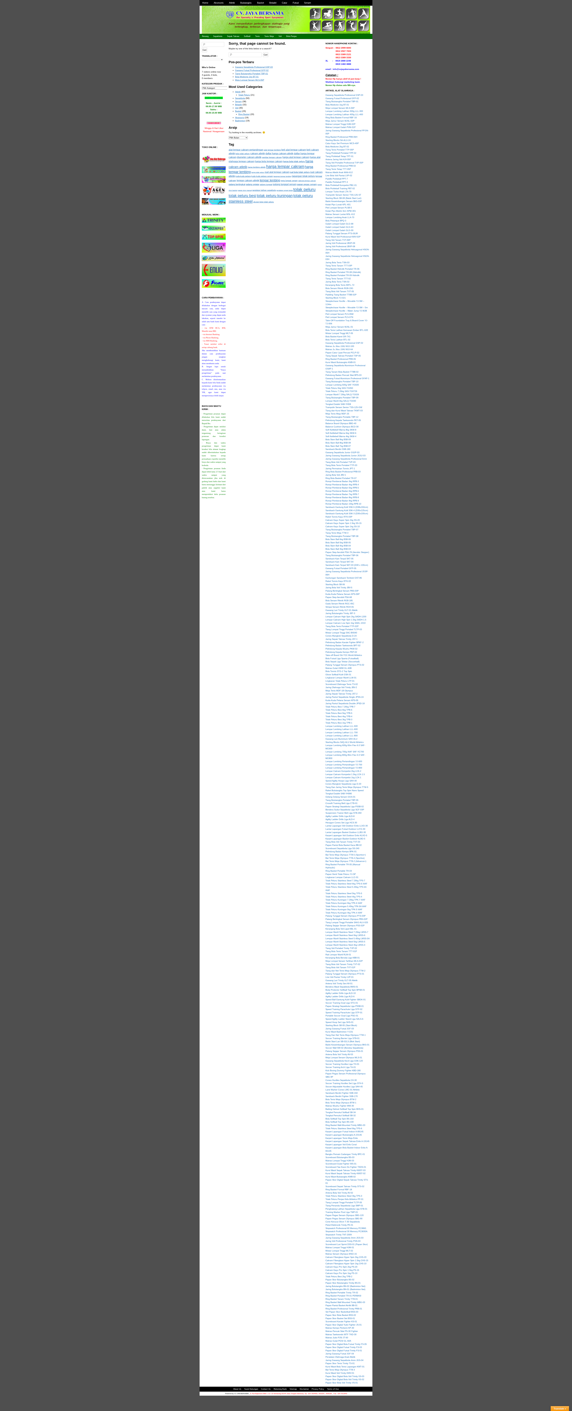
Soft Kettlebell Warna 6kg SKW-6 (340, 433)
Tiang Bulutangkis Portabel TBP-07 (341, 529)
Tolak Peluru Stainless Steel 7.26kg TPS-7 (345, 880)
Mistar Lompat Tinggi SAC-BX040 (341, 632)
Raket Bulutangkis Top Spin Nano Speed (344, 790)
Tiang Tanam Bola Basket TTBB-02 (342, 372)
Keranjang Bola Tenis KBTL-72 (339, 285)
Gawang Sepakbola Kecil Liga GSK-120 (344, 1061)
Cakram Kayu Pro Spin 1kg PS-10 (341, 1273)
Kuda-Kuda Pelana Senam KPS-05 (341, 700)
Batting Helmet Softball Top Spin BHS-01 (344, 1109)
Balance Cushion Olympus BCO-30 (342, 426)
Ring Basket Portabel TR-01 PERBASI (343, 1296)
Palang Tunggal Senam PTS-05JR (341, 233)
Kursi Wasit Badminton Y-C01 (339, 1032)
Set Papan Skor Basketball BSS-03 (341, 1312)
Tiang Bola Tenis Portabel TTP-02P (342, 626)
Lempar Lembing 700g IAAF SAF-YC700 (344, 751)
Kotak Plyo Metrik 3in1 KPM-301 (340, 211)
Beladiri (272, 2)
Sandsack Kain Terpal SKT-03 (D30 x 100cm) (346, 565)
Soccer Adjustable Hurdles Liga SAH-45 (344, 1086)
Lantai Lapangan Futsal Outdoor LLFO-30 (345, 829)
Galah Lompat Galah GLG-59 (339, 230)
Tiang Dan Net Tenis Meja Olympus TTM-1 (345, 1035)
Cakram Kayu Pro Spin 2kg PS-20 (341, 1267)
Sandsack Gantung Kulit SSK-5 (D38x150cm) (346, 507)
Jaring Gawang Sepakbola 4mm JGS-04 (344, 1360)
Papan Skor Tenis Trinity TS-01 (340, 1363)
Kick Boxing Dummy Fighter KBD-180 (343, 1070)
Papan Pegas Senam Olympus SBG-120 (344, 1215)
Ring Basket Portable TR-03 (338, 871)
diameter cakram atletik (249, 157)
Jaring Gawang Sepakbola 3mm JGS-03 (344, 1238)
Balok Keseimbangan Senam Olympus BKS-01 (347, 1045)
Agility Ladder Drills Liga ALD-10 (340, 993)
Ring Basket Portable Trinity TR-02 (341, 1292)
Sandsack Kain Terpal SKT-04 (339, 562)
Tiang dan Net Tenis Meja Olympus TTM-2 (345, 970)
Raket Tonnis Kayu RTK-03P (338, 517)
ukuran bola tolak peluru (263, 202)
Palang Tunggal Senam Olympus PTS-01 (344, 974)
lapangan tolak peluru (303, 176)
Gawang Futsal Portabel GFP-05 (340, 568)
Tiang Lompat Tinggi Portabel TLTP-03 (343, 629)
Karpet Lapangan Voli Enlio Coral (341, 1144)
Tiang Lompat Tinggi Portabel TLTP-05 (343, 1202)
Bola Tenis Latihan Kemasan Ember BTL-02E (346, 330)
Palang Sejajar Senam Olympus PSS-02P (345, 925)
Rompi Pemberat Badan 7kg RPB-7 (342, 494)
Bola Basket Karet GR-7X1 (337, 336)
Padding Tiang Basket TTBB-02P (340, 294)
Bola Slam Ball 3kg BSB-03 (338, 549)
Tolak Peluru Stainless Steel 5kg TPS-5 (343, 893)
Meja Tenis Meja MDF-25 (337, 413)
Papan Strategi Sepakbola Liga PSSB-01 (344, 1006)
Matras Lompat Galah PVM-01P (340, 127)
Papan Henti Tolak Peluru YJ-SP (340, 874)
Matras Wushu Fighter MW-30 (339, 1106)
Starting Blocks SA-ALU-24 (338, 140)
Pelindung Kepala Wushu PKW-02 (341, 649)
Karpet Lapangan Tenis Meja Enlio (341, 1138)
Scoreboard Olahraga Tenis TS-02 (341, 684)
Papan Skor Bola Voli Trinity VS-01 (341, 1383)
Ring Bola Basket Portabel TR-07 (341, 478)
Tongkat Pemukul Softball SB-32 (340, 1115)
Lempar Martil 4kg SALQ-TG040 (340, 401)
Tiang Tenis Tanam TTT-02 (338, 278)
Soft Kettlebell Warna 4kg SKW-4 (340, 436)
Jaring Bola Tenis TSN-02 (337, 282)
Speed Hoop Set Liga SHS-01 (339, 1022)
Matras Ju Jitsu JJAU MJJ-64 (339, 349)
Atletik (232, 2)
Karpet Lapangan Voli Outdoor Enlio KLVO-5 (346, 835)
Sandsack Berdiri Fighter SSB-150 (341, 1093)
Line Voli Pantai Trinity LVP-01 (339, 977)
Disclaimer (304, 1389)
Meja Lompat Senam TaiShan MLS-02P (344, 961)
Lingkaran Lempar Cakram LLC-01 (341, 877)
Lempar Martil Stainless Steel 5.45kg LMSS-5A (347, 938)
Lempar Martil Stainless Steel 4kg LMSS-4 (345, 945)
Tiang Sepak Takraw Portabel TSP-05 (343, 356)
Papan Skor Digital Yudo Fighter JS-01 (343, 1325)
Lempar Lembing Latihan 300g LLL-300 (344, 111)
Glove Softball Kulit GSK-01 (338, 674)
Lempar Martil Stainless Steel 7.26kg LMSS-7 (346, 932)
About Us (237, 1389)
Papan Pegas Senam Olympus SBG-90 (343, 1218)
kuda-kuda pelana (243, 176)
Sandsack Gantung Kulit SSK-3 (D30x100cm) (346, 513)
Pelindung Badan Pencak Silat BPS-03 (343, 375)
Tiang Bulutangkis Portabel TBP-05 (341, 800)
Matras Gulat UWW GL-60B (338, 668)
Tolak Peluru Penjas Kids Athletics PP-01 (344, 1199)
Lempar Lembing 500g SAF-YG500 (342, 385)
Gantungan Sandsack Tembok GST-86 (343, 578)
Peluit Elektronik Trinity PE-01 (339, 1225)
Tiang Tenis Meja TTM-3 (336, 533)
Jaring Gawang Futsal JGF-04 (339, 1353)
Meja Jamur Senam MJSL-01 (339, 327)
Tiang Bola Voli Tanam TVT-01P (340, 967)
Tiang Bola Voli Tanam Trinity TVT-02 (342, 964)
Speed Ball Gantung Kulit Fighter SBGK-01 (345, 999)
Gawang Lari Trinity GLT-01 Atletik (341, 610)
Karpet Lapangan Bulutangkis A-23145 (343, 1135)
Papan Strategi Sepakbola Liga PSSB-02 (344, 806)
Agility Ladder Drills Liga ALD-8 (340, 816)
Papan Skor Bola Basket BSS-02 (340, 1315)
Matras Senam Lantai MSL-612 (340, 214)
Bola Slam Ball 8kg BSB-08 (338, 443)
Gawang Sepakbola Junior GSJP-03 (342, 452)
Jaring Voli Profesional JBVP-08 (340, 246)
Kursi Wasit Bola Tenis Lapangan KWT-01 (345, 1366)
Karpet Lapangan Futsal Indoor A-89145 (344, 1131)
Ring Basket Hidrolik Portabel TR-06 (342, 269)
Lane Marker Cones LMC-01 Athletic (342, 1089)
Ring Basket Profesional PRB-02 (340, 166)
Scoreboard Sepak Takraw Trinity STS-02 (344, 1186)
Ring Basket (244, 114)
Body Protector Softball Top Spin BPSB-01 (345, 990)
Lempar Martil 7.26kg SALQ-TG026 (342, 394)
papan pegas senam (307, 184)
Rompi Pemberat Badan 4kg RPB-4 (342, 484)
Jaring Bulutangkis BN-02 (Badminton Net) (345, 1286)
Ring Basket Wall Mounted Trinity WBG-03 (345, 1302)
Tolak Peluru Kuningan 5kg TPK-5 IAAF (343, 909)
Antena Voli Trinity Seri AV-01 (339, 983)
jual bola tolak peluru (300, 172)
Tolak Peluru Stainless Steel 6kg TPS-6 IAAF (346, 883)
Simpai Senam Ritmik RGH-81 (339, 607)
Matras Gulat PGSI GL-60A (338, 1341)
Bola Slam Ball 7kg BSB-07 (338, 446)
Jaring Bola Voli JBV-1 (335, 475)
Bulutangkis (246, 2)
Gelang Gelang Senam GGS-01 (340, 797)
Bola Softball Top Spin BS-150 (339, 1119)
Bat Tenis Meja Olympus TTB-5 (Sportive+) (345, 855)
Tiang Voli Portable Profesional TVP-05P (344, 162)
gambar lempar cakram (272, 157)
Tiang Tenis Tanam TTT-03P (338, 265)
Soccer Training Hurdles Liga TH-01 (342, 1064)
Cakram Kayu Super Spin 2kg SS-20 (342, 520)
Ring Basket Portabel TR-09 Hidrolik (342, 275)
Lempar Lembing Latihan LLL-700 (341, 732)
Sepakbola (217, 36)
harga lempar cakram (285, 166)
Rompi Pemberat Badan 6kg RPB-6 (342, 491)
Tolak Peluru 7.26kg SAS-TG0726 (341, 391)
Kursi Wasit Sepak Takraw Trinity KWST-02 (345, 1173)
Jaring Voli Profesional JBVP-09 (340, 243)
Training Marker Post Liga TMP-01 (341, 1212)
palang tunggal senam (284, 184)
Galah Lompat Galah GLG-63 (339, 227)
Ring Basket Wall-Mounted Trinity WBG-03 (345, 1125)
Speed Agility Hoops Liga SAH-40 (341, 781)
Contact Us (266, 1389)
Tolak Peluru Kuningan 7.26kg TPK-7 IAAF (345, 900)
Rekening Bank (280, 1389)
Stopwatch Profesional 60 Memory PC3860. (346, 1228)
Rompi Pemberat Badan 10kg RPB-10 (343, 504)
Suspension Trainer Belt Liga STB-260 (343, 813)
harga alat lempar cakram (295, 157)
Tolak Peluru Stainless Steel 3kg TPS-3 (343, 1196)
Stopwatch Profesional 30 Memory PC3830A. (346, 1231)
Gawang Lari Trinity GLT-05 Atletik (341, 980)
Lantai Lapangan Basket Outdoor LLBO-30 (345, 832)
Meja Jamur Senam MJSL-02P (339, 121)
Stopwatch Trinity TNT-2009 (338, 1234)
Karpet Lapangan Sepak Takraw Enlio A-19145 (347, 1141)
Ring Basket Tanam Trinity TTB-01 (341, 1299)
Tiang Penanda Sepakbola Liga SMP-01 (344, 1205)
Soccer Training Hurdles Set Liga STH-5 (344, 1083)
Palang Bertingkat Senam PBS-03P (342, 591)
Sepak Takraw (233, 36)
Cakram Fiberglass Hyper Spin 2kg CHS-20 (345, 1257)
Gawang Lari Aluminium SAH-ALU (341, 739)
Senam (307, 2)
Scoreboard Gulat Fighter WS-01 (340, 1164)
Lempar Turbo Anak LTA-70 (338, 191)
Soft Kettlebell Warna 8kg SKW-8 (340, 430)
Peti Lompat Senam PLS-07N (339, 317)
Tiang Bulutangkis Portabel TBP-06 (341, 555)
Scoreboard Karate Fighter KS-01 (341, 1321)
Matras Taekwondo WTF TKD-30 (340, 1334)
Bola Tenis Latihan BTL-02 (337, 339)
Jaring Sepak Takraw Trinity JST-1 (341, 639)
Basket (260, 2)
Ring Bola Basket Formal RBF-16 (341, 117)
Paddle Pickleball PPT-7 (336, 179)
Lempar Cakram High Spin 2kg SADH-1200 (345, 616)
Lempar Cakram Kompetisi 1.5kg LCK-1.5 (345, 774)
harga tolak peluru (257, 172)
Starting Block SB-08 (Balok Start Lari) (343, 198)
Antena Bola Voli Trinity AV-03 (339, 1054)
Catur (284, 2)
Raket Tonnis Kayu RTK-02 (338, 581)
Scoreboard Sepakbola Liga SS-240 (342, 848)
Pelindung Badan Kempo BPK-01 (341, 851)
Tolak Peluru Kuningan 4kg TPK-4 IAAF (343, 913)
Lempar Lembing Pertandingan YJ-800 (343, 768)
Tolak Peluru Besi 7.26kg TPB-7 (340, 707)
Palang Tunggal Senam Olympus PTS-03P (345, 916)
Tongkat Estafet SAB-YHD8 (338, 404)
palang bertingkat (237, 184)
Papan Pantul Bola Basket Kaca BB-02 (343, 845)
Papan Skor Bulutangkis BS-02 (339, 1279)
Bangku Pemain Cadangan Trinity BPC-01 (345, 1154)
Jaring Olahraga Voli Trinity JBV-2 (341, 687)
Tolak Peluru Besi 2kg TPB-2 (338, 1276)
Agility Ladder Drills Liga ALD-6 (340, 996)
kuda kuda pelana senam (262, 176)
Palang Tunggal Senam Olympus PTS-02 (344, 665)
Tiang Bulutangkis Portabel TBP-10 (341, 381)
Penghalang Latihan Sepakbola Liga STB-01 (346, 1209)
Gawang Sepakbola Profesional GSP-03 (254, 67)
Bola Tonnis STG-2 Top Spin (338, 671)
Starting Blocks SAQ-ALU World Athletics (344, 742)
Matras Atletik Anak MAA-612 (339, 172)
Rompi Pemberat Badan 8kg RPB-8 (342, 497)
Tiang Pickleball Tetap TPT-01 (339, 156)
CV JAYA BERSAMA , (242, 1393)
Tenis (257, 36)
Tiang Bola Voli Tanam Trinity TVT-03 (342, 842)
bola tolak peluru (243, 154)
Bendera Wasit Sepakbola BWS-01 (341, 987)
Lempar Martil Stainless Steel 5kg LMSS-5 (345, 941)
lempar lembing (270, 180)
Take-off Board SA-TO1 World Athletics (343, 655)
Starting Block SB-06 (335, 584)
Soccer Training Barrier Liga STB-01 (342, 1038)
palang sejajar (252, 184)
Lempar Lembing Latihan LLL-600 (341, 729)
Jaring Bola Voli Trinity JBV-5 (338, 587)
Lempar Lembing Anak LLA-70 (339, 217)
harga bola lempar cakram (268, 161)
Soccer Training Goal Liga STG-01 (341, 1003)
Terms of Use (333, 1389)
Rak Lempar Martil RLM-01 (338, 954)
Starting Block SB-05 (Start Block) (341, 1025)
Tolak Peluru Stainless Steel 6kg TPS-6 (343, 1128)
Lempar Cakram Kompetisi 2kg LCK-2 (343, 771)
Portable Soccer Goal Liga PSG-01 (341, 1015)
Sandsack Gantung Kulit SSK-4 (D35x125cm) (346, 510)
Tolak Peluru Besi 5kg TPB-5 (338, 713)
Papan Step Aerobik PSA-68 (338, 597)
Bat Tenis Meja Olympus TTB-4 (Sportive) (345, 858)
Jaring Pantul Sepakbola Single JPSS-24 (344, 697)
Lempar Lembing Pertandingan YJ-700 (343, 764)
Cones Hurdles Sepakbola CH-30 (341, 1080)
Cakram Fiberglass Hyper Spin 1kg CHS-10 (345, 1263)
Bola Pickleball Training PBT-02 (340, 188)
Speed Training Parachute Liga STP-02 (343, 1009)
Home (205, 2)
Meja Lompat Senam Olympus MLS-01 (343, 1057)
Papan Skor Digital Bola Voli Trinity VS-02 (344, 1379)
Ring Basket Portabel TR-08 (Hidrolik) (343, 272)
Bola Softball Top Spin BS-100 (339, 1122)
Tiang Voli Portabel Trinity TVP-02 (341, 948)
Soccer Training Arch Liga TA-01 (340, 1067)
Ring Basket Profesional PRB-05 (340, 359)
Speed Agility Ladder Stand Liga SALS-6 (344, 1019)
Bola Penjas (291, 36)
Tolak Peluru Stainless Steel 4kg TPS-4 (343, 896)
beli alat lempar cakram (293, 149)
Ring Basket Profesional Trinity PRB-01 (343, 1308)
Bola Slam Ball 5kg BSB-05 (338, 542)
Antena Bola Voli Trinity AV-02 (339, 1193)
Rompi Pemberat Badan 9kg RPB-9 (342, 500)
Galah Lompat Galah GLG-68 (339, 224)
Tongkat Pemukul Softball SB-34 (340, 1112)
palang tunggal (266, 184)
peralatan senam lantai (284, 190)
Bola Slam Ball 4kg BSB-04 (338, 545)
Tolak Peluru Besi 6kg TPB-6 (338, 710)
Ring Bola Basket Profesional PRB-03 (343, 471)
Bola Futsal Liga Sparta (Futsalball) (342, 658)
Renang (205, 36)
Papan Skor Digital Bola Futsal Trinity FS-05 (346, 1344)
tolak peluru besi (242, 196)
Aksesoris (219, 2)
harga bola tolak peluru (294, 161)
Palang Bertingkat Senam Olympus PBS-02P (346, 919)
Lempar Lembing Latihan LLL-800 (341, 735)
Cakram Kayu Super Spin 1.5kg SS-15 (343, 523)
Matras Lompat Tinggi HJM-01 (339, 1247)
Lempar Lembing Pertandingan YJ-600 (343, 761)
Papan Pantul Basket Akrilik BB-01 (341, 1305)
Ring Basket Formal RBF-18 (338, 1189)
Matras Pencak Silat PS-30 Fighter (341, 1331)
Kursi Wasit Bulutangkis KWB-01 (340, 362)
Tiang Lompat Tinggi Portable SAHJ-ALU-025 (346, 922)
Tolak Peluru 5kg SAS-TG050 (339, 388)
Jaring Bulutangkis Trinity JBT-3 (340, 613)
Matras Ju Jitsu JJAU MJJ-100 (339, 346)
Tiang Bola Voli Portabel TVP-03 (340, 462)
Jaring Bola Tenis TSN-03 (337, 262)
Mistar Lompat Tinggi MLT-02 (339, 1251)
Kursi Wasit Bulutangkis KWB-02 (340, 1176)
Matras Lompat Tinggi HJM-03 (339, 1160)
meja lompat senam (289, 181)
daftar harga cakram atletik (279, 153)
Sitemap (293, 1389)
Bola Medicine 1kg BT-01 (247, 77)
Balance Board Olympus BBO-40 (340, 423)
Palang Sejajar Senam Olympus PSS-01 (344, 1051)
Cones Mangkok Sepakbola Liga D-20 (343, 784)
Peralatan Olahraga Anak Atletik (340, 1357)
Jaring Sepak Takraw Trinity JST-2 (341, 694)
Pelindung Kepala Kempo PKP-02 (341, 652)
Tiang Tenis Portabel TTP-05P (339, 150)
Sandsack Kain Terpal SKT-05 (339, 558)
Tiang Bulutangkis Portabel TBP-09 (341, 397)
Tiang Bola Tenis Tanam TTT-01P (341, 951)
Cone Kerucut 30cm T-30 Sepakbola (342, 1221)
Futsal (296, 2)
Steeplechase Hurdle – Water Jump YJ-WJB (346, 311)
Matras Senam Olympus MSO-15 (341, 1254)
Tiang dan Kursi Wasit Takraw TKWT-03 (344, 410)
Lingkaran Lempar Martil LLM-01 (340, 677)
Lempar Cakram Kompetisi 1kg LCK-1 (343, 777)
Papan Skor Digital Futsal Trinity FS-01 (343, 1350)
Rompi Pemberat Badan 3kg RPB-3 (342, 481)
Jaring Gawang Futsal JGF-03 (339, 1028)
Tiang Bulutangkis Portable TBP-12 (341, 417)
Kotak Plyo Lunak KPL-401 (338, 204)
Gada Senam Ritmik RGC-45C (339, 603)
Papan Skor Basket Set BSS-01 (340, 1318)
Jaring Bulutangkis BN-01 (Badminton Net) (345, 1289)
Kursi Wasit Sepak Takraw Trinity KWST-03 (345, 1170)
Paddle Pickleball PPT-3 (336, 182)
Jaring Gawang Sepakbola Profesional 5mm (346, 459)
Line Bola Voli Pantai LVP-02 (338, 175)
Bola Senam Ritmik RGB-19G (339, 288)
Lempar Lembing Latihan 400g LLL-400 (344, 114)
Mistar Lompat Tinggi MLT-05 (339, 333)
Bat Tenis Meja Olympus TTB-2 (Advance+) (345, 861)
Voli (280, 36)
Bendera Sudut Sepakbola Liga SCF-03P (344, 809)
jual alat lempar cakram (277, 172)
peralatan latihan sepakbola (264, 190)
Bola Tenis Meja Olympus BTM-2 (340, 1099)
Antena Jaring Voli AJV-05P (338, 159)
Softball (247, 36)
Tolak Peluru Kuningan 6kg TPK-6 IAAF (343, 903)
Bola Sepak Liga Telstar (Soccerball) (342, 661)
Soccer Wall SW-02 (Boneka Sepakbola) (344, 1048)
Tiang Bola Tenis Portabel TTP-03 (341, 465)
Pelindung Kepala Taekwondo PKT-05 (343, 420)
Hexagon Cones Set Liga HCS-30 (341, 822)
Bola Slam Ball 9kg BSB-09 (338, 439)
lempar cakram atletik (248, 180)
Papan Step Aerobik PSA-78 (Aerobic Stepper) (347, 552)
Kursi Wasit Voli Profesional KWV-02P (342, 237)
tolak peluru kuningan (275, 196)
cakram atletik (257, 153)
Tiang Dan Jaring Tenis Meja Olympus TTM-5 (346, 787)
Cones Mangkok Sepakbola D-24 (341, 636)
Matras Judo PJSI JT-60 (336, 1337)
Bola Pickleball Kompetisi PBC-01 (341, 185)
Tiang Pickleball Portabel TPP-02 (340, 153)
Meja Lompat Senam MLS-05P (249, 80)
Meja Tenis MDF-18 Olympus (339, 690)
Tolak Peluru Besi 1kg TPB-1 (338, 723)
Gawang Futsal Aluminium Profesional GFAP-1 (347, 378)
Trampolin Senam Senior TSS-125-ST (343, 195)
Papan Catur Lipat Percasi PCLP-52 (342, 352)
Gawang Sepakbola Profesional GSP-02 (344, 343)
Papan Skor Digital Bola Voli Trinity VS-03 (344, 1376)
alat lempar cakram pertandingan (246, 149)
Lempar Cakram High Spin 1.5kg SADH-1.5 (345, 620)
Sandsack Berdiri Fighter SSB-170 (341, 1096)
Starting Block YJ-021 (335, 298)
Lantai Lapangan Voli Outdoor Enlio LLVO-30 (346, 826)
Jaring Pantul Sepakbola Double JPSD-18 (345, 703)
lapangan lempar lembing (282, 176)
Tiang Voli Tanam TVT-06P (337, 240)
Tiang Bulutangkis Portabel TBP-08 (341, 536)
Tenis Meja (269, 36)
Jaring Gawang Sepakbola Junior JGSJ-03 (345, 455)
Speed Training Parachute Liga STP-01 (343, 1012)
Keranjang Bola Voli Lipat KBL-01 (341, 929)
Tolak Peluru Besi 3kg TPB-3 (338, 719)
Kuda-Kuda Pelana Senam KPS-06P (342, 594)
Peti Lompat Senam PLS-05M (339, 314)
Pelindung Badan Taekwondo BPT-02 (342, 645)
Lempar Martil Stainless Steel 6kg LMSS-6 (345, 935)
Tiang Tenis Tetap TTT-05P (338, 169)
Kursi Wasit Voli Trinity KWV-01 (339, 1373)
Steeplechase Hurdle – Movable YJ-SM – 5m (346, 307)
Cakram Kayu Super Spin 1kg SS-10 (342, 526)
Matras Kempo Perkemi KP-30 (339, 1328)
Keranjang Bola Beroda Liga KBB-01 (342, 958)
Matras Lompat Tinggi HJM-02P (340, 124)
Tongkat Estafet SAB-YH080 (338, 793)
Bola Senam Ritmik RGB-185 (339, 600)
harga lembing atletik (257, 167)
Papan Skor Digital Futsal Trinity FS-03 (343, 1347)
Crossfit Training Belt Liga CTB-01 (341, 803)
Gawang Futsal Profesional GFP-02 (252, 70)
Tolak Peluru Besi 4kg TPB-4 (338, 716)
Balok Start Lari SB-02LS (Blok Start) (342, 1041)
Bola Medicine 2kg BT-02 (337, 146)
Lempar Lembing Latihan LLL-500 (341, 726)
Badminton (240, 120)
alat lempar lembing (272, 150)
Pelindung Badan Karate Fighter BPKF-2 (344, 642)
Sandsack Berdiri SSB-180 (337, 449)
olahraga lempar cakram (307, 181)
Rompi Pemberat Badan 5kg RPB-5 (342, 488)
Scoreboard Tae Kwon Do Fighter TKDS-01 (345, 1167)
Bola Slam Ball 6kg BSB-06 (338, 539)
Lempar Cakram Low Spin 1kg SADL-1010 (345, 623)
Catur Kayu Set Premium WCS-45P (342, 143)
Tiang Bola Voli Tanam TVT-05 (339, 291)
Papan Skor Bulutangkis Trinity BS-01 (343, 1283)
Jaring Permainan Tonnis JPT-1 (340, 468)
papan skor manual (245, 190)
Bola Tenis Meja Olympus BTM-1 (340, 1102)
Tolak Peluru (244, 95)
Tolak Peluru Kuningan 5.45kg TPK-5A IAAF (346, 906)
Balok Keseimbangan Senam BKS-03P (343, 201)
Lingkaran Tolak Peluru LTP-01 (340, 681)
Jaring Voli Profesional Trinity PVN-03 (342, 1241)
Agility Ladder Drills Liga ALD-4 (340, 819)
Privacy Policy (318, 1389)
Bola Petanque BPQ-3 (335, 220)
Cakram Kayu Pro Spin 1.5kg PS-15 (342, 1270)
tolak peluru (304, 189)
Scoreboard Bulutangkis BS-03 (339, 1157)
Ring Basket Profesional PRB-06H (341, 137)
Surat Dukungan (251, 1389)
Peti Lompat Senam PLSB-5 (338, 207)
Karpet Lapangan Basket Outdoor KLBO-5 (345, 838)
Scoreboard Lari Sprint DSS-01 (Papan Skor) (346, 1244)
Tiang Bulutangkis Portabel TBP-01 (251, 73)
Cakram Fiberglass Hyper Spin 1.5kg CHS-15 (346, 1260)
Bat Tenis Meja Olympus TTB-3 (340, 1370)
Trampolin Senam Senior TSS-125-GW (343, 407)
